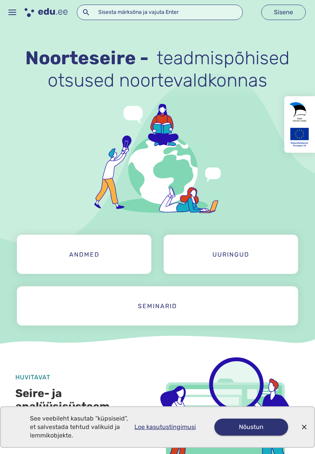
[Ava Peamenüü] (12, 12)
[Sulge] (304, 427)
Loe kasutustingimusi (165, 427)
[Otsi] (86, 12)
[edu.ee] (46, 12)
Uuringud (230, 254)
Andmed (84, 254)
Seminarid (157, 306)
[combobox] (160, 12)
